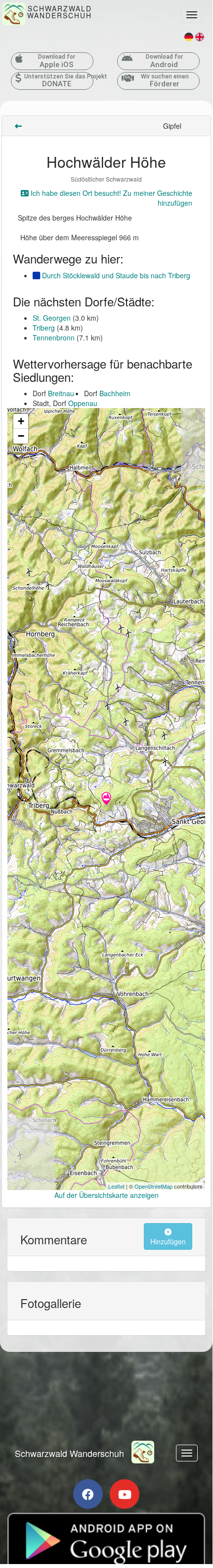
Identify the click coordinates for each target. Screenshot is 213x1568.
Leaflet (116, 1186)
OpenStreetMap (153, 1186)
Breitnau (61, 393)
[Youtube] (124, 1494)
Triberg (44, 328)
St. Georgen (52, 318)
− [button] (21, 436)
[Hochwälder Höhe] (106, 799)
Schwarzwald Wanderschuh (69, 1453)
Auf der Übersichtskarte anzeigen (106, 1195)
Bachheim (114, 393)
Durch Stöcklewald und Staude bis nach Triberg (115, 275)
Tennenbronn (54, 337)
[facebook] (88, 1494)
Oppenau (82, 403)
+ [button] (21, 421)
